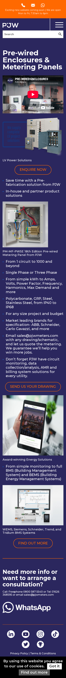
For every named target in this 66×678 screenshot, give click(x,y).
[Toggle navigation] (56, 25)
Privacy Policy (19, 653)
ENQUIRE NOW (33, 169)
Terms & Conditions (43, 653)
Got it (54, 666)
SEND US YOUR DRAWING (33, 386)
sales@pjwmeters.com (37, 336)
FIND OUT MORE (33, 543)
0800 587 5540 (33, 591)
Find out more (34, 672)
